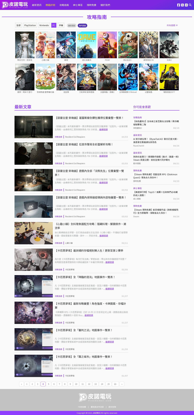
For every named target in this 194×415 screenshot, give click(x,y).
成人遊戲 (137, 198)
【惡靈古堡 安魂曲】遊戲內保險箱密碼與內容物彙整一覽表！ (91, 197)
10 (76, 384)
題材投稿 (112, 406)
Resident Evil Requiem (75, 136)
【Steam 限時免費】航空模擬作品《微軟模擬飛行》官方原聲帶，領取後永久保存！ (155, 211)
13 (95, 384)
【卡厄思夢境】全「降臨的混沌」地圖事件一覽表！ (85, 277)
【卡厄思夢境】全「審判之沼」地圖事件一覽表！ (84, 330)
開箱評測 (50, 5)
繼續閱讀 (103, 129)
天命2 (169, 60)
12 (89, 384)
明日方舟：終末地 (24, 60)
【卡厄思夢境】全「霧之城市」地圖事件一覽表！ (84, 356)
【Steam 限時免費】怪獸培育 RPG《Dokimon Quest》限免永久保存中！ (155, 176)
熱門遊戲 (82, 25)
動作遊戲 (137, 163)
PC (54, 25)
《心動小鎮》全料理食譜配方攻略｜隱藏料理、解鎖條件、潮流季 (90, 226)
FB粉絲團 (82, 406)
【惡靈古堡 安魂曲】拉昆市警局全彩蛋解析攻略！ (84, 144)
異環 (66, 60)
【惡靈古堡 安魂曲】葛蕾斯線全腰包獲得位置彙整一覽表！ (89, 118)
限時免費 (91, 5)
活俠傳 (66, 92)
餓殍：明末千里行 (24, 92)
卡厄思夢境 (69, 269)
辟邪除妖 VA (149, 60)
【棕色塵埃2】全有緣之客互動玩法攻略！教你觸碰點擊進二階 (156, 123)
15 (108, 384)
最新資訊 (36, 5)
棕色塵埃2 (137, 128)
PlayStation (30, 25)
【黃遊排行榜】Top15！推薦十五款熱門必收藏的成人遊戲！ (155, 193)
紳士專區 (78, 5)
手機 (61, 25)
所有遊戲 (171, 25)
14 (102, 384)
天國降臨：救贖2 (107, 92)
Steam (136, 216)
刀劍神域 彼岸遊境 (86, 92)
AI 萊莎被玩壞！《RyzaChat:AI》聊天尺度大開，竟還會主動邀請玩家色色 (156, 140)
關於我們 (105, 5)
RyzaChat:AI (138, 145)
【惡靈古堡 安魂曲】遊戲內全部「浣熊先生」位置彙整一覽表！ (89, 173)
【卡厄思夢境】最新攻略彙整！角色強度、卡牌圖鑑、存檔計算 (90, 305)
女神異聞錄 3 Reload (128, 92)
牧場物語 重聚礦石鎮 (45, 92)
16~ (115, 384)
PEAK (107, 60)
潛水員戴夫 (86, 60)
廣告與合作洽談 (97, 406)
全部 (18, 25)
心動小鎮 (45, 60)
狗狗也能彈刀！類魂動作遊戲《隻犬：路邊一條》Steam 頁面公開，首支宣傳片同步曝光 (156, 158)
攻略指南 (64, 5)
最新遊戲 (71, 25)
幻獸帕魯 (148, 92)
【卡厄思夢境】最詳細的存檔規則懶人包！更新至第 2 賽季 (89, 250)
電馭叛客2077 (169, 92)
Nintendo (44, 25)
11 (83, 384)
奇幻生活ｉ (128, 60)
